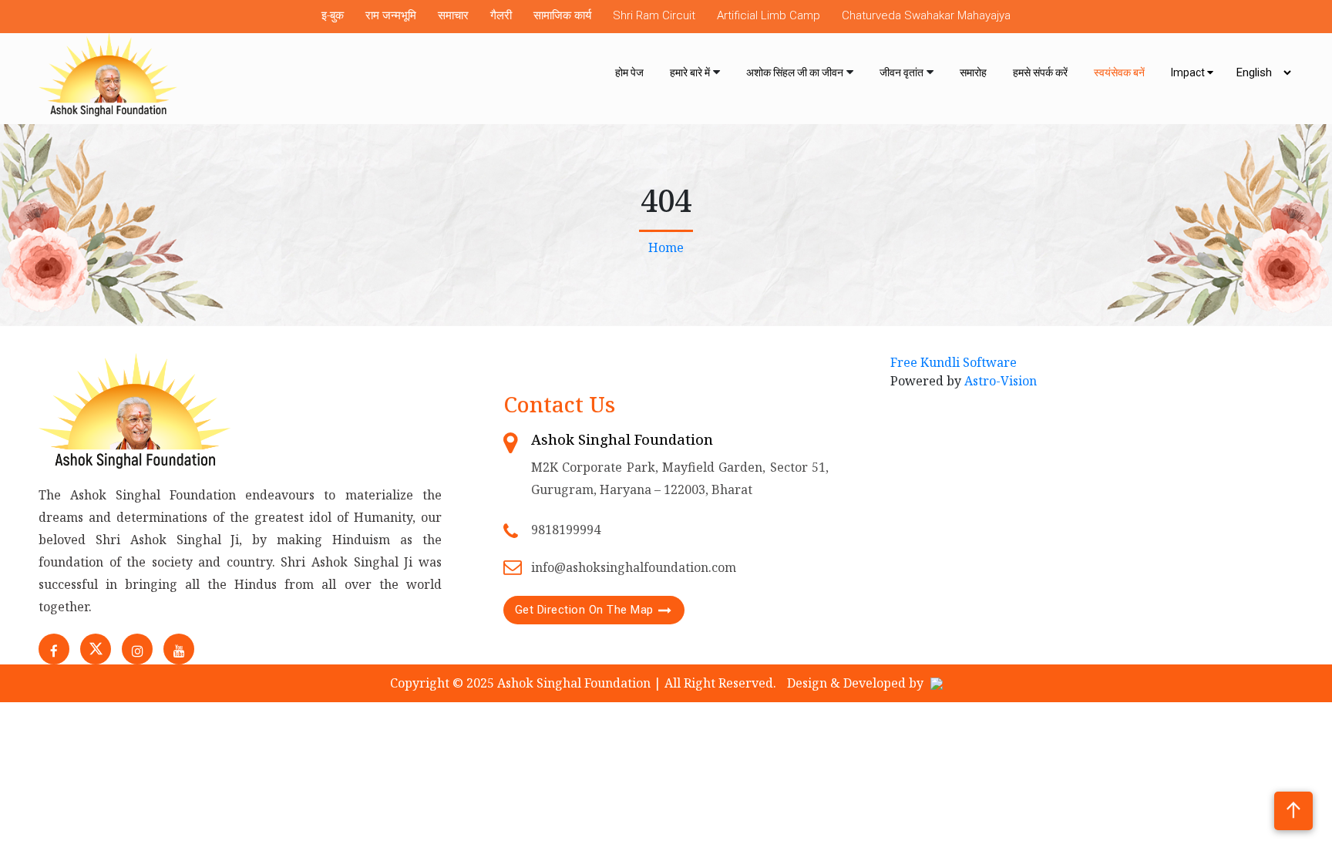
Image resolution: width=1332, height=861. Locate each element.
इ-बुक (332, 15)
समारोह (973, 72)
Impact (1189, 72)
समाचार (453, 15)
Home (666, 247)
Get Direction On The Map (584, 610)
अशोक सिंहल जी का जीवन (794, 72)
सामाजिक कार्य (562, 15)
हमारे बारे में (690, 72)
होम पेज (629, 72)
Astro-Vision (1000, 380)
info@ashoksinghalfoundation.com (633, 567)
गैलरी (501, 15)
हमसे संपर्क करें (1040, 72)
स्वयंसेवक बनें (1119, 72)
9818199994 (565, 529)
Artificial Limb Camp (768, 15)
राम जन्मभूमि (390, 15)
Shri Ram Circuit (654, 15)
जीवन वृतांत (901, 72)
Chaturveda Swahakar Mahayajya (926, 15)
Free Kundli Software (953, 362)
